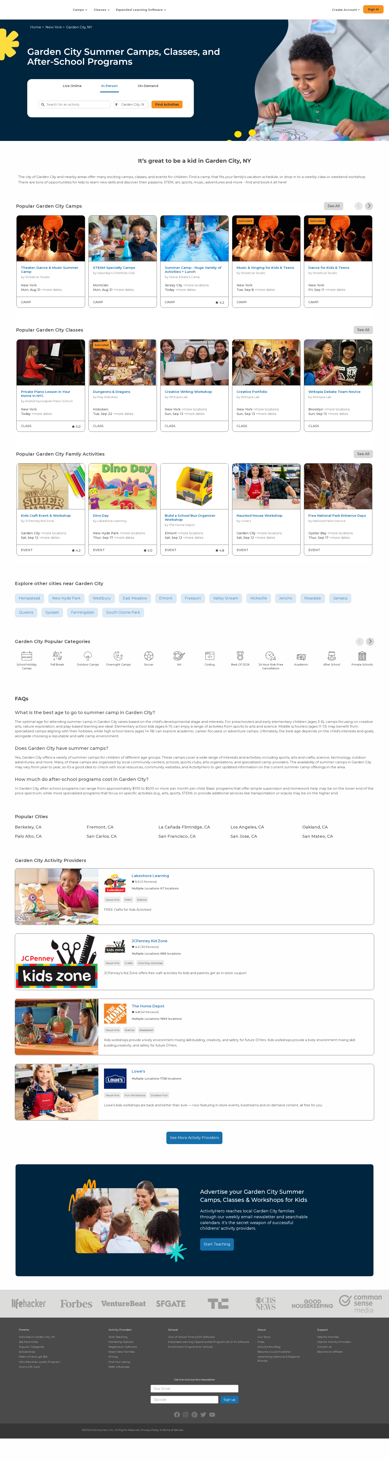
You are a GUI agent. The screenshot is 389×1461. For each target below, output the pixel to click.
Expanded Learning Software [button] (140, 9)
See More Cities (28, 1341)
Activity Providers (120, 1329)
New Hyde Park (66, 598)
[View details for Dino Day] (123, 486)
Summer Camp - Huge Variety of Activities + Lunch (193, 270)
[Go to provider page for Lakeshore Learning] (115, 884)
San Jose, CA (244, 836)
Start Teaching (217, 1244)
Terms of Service (172, 1430)
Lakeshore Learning (150, 876)
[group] (50, 261)
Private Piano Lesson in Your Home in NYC (45, 394)
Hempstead (29, 598)
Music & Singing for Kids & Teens (265, 268)
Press (261, 1341)
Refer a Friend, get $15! (33, 1356)
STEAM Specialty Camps (114, 268)
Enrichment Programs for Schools (190, 1346)
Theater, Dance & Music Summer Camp (49, 270)
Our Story (264, 1337)
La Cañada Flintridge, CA (184, 827)
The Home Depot (148, 1006)
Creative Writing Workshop (188, 392)
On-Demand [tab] (148, 86)
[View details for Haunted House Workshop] (266, 486)
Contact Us (324, 1346)
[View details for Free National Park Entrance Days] (338, 486)
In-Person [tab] (109, 86)
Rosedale (312, 598)
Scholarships (27, 1351)
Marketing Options (121, 1341)
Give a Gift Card (29, 1366)
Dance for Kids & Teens (328, 268)
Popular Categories (31, 1346)
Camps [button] (79, 9)
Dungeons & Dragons (111, 392)
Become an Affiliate (329, 1351)
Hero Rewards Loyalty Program (39, 1361)
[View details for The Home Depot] (56, 1026)
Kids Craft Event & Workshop (46, 516)
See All (334, 206)
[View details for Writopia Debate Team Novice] (338, 362)
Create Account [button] (345, 9)
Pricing (113, 1356)
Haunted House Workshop (259, 516)
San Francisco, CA (177, 836)
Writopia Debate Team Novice (334, 392)
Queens (26, 612)
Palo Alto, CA (28, 836)
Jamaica (340, 598)
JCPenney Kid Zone (149, 941)
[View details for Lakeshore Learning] (56, 896)
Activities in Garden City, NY (37, 1337)
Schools (173, 1329)
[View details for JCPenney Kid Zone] (56, 961)
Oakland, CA (315, 827)
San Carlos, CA (102, 836)
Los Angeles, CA (247, 827)
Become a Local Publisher (274, 1351)
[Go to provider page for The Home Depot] (115, 1014)
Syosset (52, 612)
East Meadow (135, 598)
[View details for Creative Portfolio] (266, 362)
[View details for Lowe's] (56, 1092)
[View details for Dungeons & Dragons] (123, 362)
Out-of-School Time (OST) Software (191, 1337)
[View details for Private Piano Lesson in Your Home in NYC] (51, 362)
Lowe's (138, 1071)
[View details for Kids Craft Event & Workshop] (51, 486)
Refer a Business (119, 1366)
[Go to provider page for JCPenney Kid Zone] (115, 946)
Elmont (166, 598)
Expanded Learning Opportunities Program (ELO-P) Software (208, 1341)
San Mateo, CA (317, 836)
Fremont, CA (100, 827)
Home (35, 27)
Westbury (102, 598)
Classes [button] (100, 9)
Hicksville (258, 598)
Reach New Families (121, 1351)
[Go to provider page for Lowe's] (115, 1079)
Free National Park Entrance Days (337, 516)
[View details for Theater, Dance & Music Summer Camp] (51, 238)
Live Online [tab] (72, 86)
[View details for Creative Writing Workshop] (194, 362)
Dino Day (101, 516)
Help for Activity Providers (334, 1341)
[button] (359, 206)
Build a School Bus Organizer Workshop (190, 518)
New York (53, 27)
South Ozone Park (123, 612)
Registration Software (123, 1346)
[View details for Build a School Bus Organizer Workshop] (194, 486)
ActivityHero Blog (269, 1346)
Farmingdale (82, 612)
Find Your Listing (119, 1361)
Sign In (373, 9)
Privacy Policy (150, 1430)
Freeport (193, 598)
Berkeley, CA (28, 827)
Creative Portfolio (252, 392)
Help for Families (328, 1337)
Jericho (285, 598)
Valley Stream (225, 598)
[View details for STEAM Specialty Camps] (123, 238)
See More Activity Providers (194, 1138)
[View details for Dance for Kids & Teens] (338, 238)
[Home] (33, 9)
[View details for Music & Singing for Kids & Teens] (266, 238)
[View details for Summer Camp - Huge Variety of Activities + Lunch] (194, 238)
